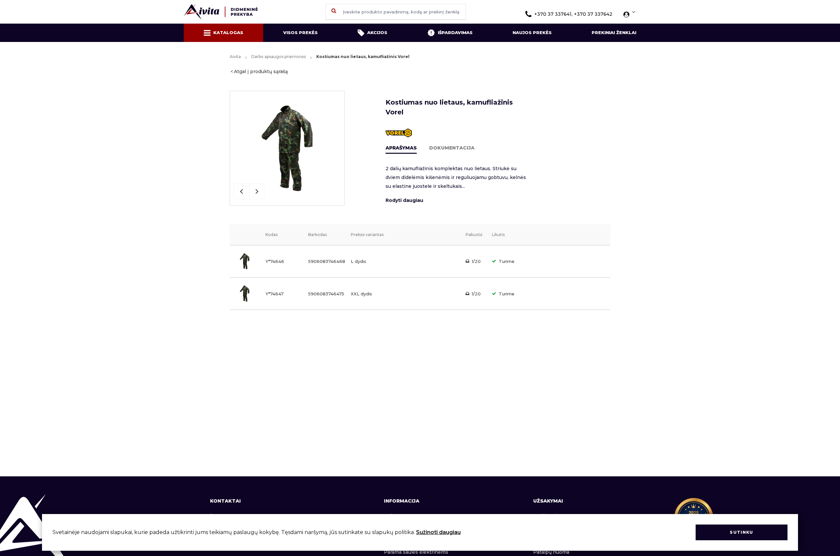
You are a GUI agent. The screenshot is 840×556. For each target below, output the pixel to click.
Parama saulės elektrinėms (416, 552)
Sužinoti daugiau (438, 532)
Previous (241, 191)
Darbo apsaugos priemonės (278, 56)
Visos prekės (300, 32)
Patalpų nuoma (551, 552)
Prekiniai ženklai (614, 32)
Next (257, 191)
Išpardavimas (455, 32)
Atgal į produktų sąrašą (261, 71)
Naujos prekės (532, 32)
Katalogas (228, 32)
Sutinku (741, 532)
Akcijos (377, 32)
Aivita (235, 56)
